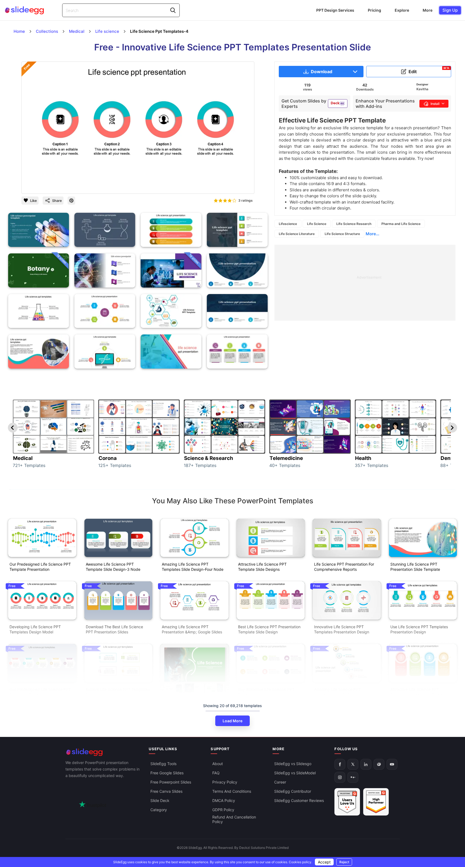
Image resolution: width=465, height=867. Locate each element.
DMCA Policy (223, 800)
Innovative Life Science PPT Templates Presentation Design (341, 629)
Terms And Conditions (231, 791)
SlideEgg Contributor (292, 791)
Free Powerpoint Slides (170, 782)
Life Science (316, 224)
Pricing (374, 10)
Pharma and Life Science (400, 224)
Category (158, 809)
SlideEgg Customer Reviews (299, 800)
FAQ (216, 773)
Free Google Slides (167, 773)
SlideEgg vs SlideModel (295, 773)
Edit (429, 70)
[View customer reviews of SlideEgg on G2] (376, 802)
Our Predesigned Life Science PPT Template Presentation (40, 567)
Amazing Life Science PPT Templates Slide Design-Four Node (192, 567)
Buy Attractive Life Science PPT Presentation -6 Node (266, 692)
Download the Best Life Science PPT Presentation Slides (114, 629)
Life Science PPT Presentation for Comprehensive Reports (344, 567)
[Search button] (172, 10)
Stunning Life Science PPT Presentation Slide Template (415, 567)
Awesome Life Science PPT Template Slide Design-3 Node (113, 567)
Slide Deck (159, 800)
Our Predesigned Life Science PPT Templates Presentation (40, 692)
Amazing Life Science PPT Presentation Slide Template (339, 692)
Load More (232, 720)
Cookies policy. (300, 862)
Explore (402, 10)
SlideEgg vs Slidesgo (292, 763)
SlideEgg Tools (163, 763)
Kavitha (422, 89)
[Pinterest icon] (71, 200)
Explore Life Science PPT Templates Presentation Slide (118, 692)
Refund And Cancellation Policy (234, 819)
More (427, 10)
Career (280, 782)
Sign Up (450, 10)
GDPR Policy (223, 809)
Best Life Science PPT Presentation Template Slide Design (269, 629)
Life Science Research (353, 224)
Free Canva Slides (166, 791)
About (217, 763)
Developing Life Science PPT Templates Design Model (35, 629)
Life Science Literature (297, 234)
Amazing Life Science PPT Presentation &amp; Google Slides (192, 629)
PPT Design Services (335, 10)
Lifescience (288, 224)
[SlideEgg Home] (103, 752)
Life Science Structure (342, 234)
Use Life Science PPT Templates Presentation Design (419, 629)
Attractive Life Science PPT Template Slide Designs (262, 567)
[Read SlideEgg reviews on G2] (347, 802)
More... (372, 233)
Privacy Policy (224, 782)
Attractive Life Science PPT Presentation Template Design (417, 692)
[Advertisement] (364, 283)
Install (435, 104)
